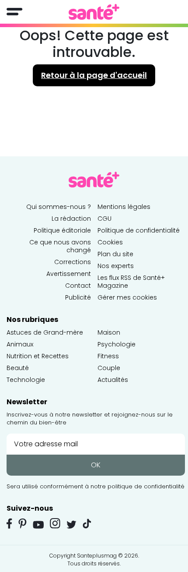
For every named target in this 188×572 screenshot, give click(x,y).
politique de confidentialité (146, 486)
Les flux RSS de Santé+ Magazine (131, 281)
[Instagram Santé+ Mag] (55, 523)
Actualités (112, 379)
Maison (108, 332)
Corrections (72, 262)
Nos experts (115, 265)
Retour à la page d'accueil (94, 75)
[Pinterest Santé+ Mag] (22, 523)
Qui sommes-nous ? (58, 206)
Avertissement (68, 273)
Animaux (20, 344)
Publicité (78, 297)
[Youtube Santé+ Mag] (38, 525)
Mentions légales (123, 206)
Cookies (110, 242)
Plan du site (115, 254)
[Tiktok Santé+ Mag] (87, 523)
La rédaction (71, 218)
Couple (108, 368)
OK (96, 465)
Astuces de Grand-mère (45, 332)
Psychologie (116, 344)
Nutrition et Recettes (38, 356)
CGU (104, 218)
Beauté (18, 368)
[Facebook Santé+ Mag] (9, 523)
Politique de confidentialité (138, 230)
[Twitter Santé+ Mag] (71, 524)
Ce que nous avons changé (60, 246)
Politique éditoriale (62, 230)
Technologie (26, 379)
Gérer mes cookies (127, 297)
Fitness (108, 356)
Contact (78, 285)
